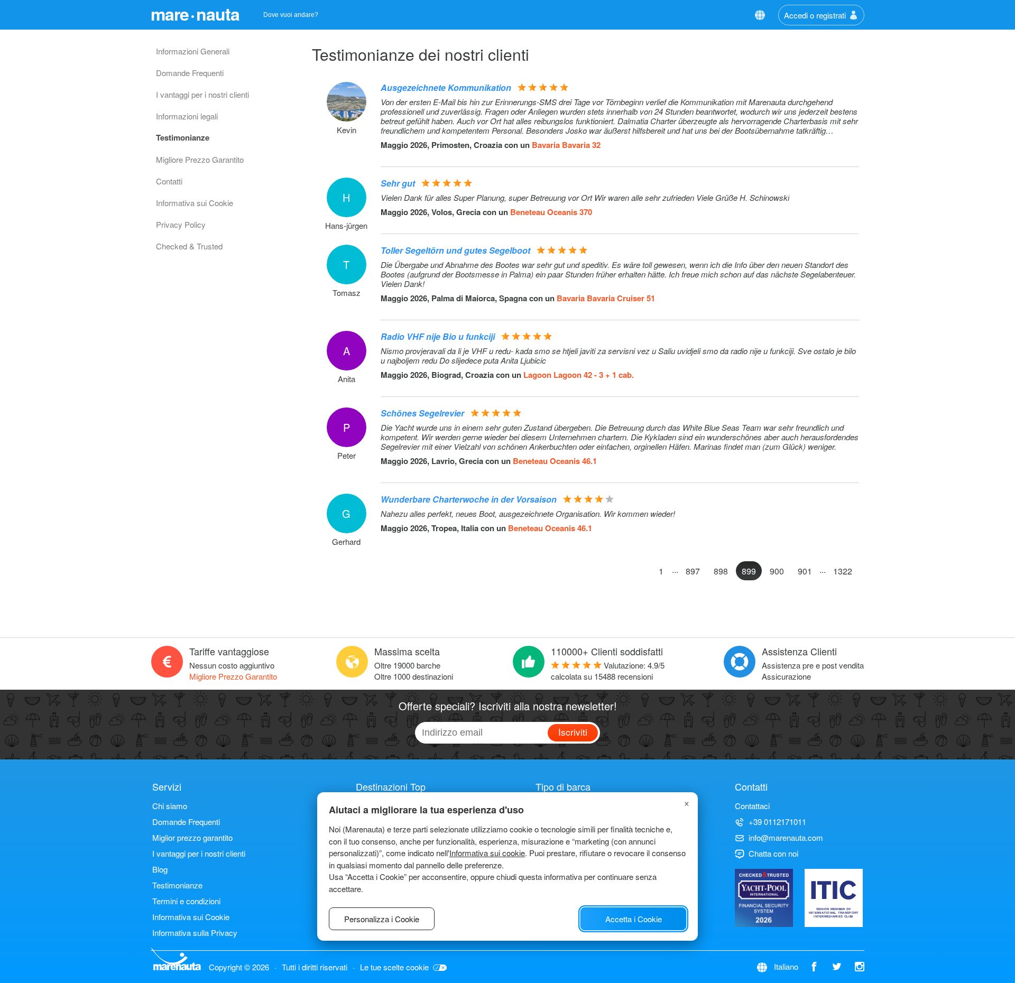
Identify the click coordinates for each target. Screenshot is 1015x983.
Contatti (169, 181)
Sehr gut (398, 183)
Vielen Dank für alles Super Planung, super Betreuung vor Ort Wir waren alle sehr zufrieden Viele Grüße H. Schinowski (585, 197)
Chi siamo (169, 805)
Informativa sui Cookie (194, 202)
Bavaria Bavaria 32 (566, 145)
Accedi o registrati (815, 15)
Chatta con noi (773, 853)
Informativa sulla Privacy (194, 932)
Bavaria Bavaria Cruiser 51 (606, 298)
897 (693, 571)
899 (749, 571)
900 (777, 571)
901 (805, 571)
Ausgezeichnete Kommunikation (446, 87)
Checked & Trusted (189, 246)
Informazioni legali (187, 116)
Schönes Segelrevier (422, 413)
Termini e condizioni (186, 900)
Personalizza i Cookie (381, 918)
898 (721, 571)
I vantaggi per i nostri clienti (202, 94)
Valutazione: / (608, 671)
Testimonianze (182, 137)
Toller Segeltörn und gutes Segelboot (455, 250)
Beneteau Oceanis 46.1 (555, 461)
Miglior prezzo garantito (192, 837)
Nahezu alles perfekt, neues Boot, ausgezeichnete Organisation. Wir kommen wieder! (528, 513)
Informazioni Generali (192, 51)
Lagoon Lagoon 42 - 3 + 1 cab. (578, 375)
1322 (842, 571)
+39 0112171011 (777, 821)
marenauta (195, 14)
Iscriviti (572, 731)
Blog (160, 869)
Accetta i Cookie (633, 918)
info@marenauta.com (786, 837)
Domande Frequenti (190, 72)
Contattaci (752, 805)
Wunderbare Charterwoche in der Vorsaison (469, 499)
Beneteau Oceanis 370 (551, 212)
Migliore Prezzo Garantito (200, 159)
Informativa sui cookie (487, 852)
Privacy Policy (181, 224)
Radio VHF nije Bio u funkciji (438, 336)
